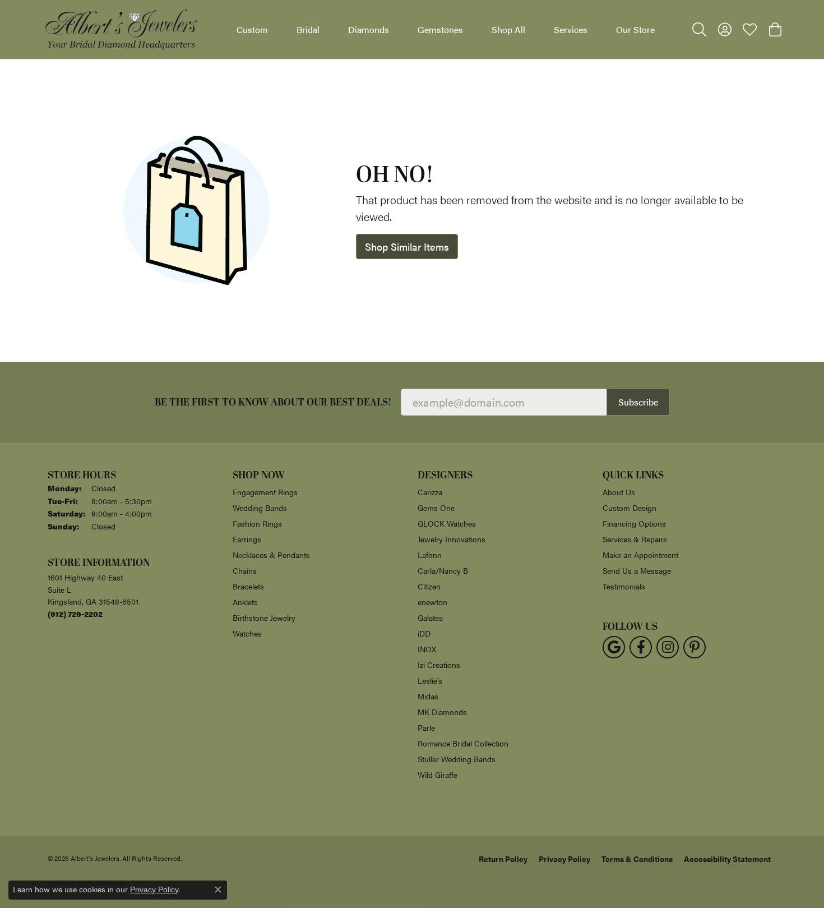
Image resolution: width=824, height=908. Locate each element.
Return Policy (503, 858)
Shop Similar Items (407, 246)
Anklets (245, 601)
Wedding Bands (260, 507)
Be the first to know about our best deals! (273, 402)
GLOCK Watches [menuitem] (447, 523)
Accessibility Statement (727, 858)
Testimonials (624, 586)
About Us (619, 491)
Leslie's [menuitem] (430, 680)
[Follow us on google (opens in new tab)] (614, 647)
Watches (247, 633)
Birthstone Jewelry (264, 617)
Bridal (308, 29)
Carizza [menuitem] (430, 491)
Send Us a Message (637, 570)
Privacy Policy (564, 858)
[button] (699, 30)
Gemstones (440, 29)
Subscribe (638, 401)
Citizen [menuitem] (429, 586)
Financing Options (634, 523)
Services (570, 29)
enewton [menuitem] (432, 601)
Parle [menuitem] (426, 727)
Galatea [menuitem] (430, 617)
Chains (245, 570)
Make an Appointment (640, 554)
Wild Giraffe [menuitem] (437, 774)
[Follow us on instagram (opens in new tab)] (667, 647)
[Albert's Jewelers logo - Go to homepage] (120, 29)
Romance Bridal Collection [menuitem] (463, 743)
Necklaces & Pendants (271, 554)
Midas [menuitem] (428, 696)
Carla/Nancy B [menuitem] (443, 570)
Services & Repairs (635, 539)
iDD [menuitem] (424, 633)
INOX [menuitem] (427, 649)
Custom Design (629, 507)
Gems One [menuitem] (436, 507)
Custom (252, 29)
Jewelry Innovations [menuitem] (451, 539)
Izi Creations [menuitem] (439, 664)
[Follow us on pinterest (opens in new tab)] (694, 647)
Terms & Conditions (637, 858)
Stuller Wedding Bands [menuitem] (457, 758)
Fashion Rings (257, 523)
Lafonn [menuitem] (430, 554)
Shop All (508, 29)
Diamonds (368, 29)
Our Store (635, 29)
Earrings (247, 539)
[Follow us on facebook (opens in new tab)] (640, 647)
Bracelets (248, 586)
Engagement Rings (265, 491)
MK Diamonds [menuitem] (442, 711)
